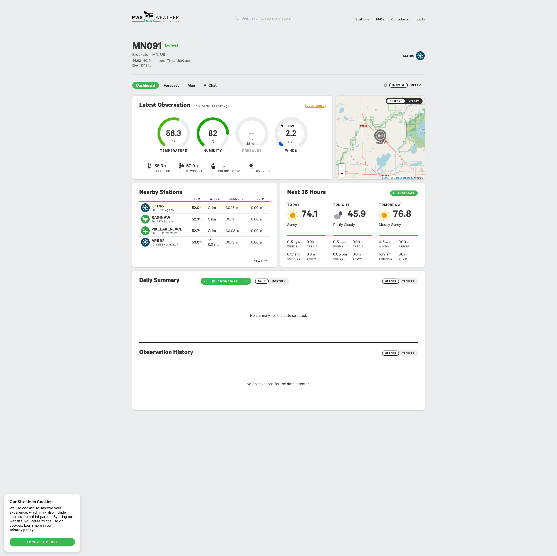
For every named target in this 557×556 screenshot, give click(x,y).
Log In (420, 19)
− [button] (342, 173)
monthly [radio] (278, 281)
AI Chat (210, 86)
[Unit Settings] (385, 85)
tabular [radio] (408, 281)
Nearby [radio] (413, 101)
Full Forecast (404, 193)
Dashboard (145, 86)
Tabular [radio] (408, 353)
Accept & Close (42, 542)
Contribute (400, 19)
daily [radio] (262, 281)
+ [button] (342, 167)
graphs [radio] (390, 281)
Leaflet (385, 177)
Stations (362, 19)
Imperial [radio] (398, 85)
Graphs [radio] (390, 353)
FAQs (380, 19)
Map (191, 86)
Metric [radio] (416, 85)
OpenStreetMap (402, 177)
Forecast (171, 86)
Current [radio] (395, 101)
